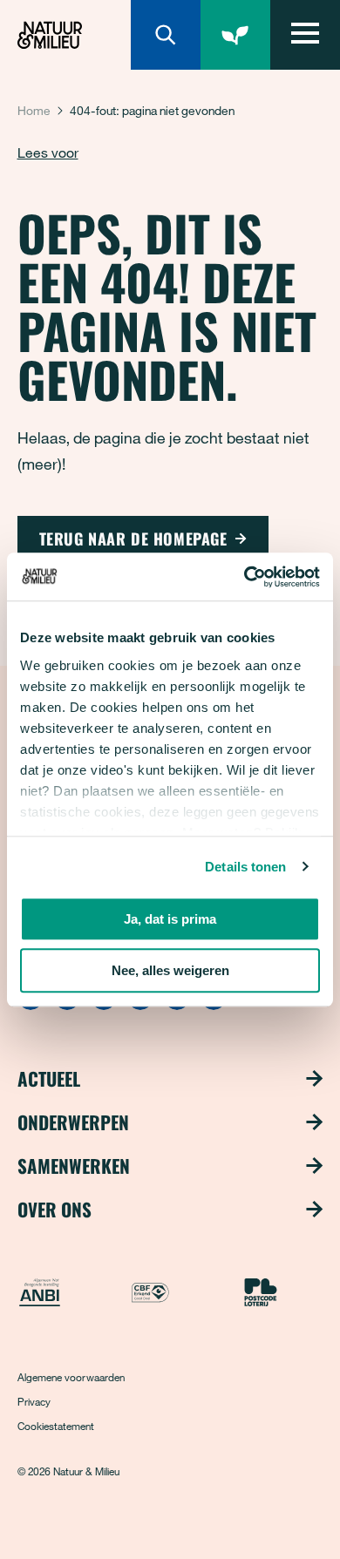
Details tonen (245, 866)
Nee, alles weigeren (170, 970)
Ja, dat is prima (170, 919)
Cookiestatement (55, 1426)
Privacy (34, 1401)
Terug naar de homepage (133, 538)
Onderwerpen (73, 1122)
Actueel (48, 1078)
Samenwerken (73, 1166)
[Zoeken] (166, 35)
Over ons (54, 1209)
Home (34, 110)
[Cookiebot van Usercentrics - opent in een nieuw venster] (244, 577)
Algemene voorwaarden (71, 1377)
